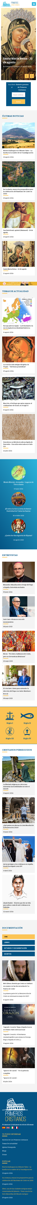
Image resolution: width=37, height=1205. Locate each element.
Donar (4, 1154)
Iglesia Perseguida (9, 1147)
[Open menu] (34, 4)
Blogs (4, 1151)
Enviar (18, 102)
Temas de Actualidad (9, 1143)
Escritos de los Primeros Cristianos (15, 1140)
